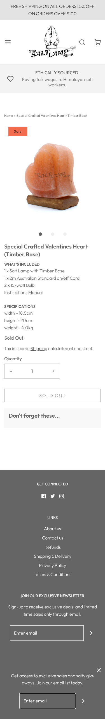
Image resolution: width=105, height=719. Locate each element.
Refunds (53, 547)
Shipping (39, 348)
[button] (52, 175)
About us (52, 528)
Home (8, 115)
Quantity (13, 358)
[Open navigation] (7, 42)
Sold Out (52, 395)
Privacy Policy (52, 565)
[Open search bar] (82, 42)
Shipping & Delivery (52, 556)
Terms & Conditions (52, 574)
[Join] (91, 633)
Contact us (52, 538)
